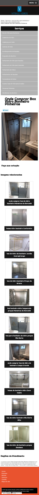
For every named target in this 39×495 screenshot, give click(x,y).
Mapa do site (6, 481)
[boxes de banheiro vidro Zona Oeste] (19, 379)
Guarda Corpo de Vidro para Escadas (13, 84)
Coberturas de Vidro (8, 37)
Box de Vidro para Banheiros (10, 33)
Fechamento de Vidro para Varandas (13, 65)
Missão (4, 475)
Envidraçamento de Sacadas (10, 51)
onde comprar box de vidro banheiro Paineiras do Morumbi (19, 202)
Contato (4, 479)
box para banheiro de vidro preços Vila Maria (19, 337)
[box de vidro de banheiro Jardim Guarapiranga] (19, 242)
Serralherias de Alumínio (9, 93)
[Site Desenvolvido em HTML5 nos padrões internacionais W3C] (17, 493)
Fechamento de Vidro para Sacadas (12, 60)
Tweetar (6, 110)
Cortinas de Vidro (7, 47)
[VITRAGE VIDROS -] (19, 10)
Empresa (4, 473)
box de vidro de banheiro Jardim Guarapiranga (19, 255)
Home (3, 471)
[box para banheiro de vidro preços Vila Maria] (19, 324)
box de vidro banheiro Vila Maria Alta (19, 419)
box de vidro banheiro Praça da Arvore (19, 282)
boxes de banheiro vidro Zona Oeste (19, 391)
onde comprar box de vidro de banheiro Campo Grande (19, 364)
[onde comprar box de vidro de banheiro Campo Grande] (19, 352)
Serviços (19, 28)
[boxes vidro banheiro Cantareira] (19, 217)
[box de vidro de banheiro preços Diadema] (19, 434)
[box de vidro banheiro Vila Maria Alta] (19, 407)
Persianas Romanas (8, 88)
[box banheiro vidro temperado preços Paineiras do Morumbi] (19, 297)
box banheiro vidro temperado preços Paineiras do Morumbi (19, 309)
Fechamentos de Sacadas (10, 74)
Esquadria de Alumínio (9, 56)
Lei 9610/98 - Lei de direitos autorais (28, 465)
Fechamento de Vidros (9, 70)
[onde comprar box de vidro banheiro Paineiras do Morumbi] (19, 190)
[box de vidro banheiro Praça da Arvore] (19, 270)
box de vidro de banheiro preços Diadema (19, 446)
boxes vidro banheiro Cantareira (19, 228)
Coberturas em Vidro (8, 42)
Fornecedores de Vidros (9, 79)
